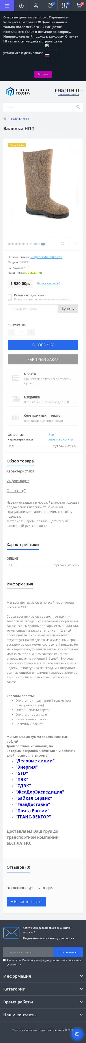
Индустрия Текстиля (46, 257)
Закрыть (43, 74)
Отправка (32, 397)
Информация (18, 480)
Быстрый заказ (43, 359)
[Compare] (76, 244)
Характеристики (20, 471)
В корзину (43, 345)
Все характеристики (61, 436)
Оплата (30, 374)
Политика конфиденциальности (43, 960)
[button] (36, 5)
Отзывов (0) (16, 490)
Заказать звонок (68, 94)
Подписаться (68, 952)
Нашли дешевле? (48, 283)
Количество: (17, 325)
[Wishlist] (62, 244)
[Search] (78, 107)
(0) (43, 244)
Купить (68, 308)
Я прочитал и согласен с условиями (44, 962)
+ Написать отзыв (26, 901)
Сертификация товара (42, 415)
